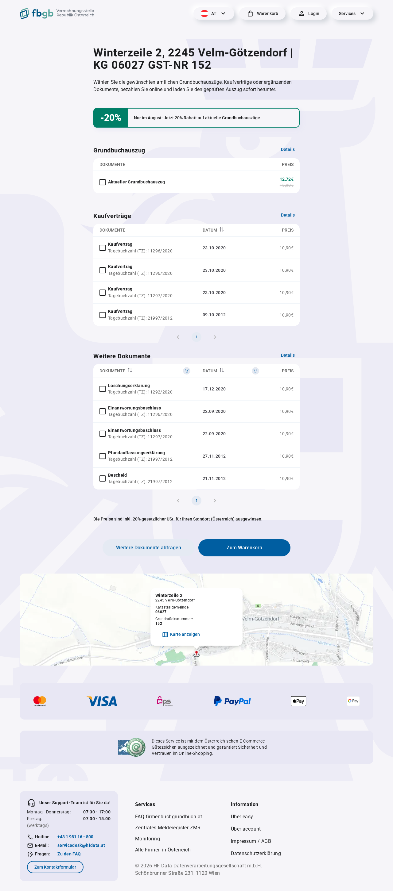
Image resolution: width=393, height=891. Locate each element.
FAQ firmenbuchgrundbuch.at (168, 817)
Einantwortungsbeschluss (134, 407)
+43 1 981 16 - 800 (75, 836)
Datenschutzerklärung (256, 853)
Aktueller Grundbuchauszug (136, 181)
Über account (246, 829)
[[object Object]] (186, 370)
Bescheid (117, 475)
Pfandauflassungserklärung (136, 452)
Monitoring (147, 839)
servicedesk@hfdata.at (81, 845)
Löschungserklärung (129, 385)
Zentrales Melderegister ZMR (168, 828)
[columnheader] (230, 230)
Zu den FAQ (69, 853)
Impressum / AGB (251, 841)
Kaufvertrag (120, 244)
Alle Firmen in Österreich (163, 850)
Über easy (242, 817)
